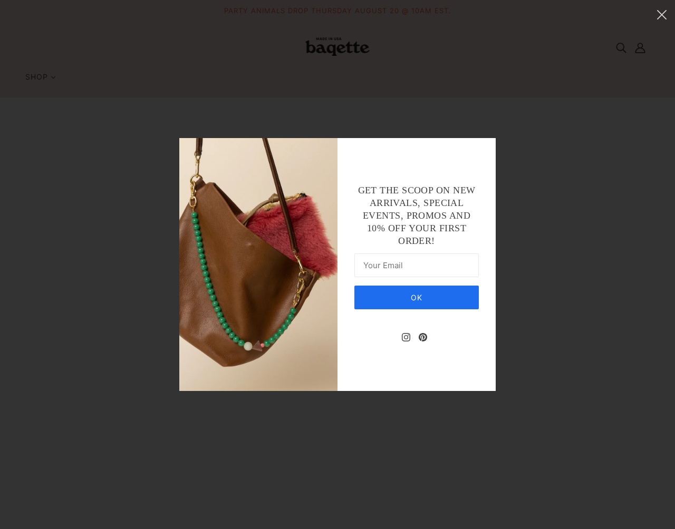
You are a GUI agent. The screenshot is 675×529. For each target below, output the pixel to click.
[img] (406, 336)
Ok (416, 297)
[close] (662, 14)
